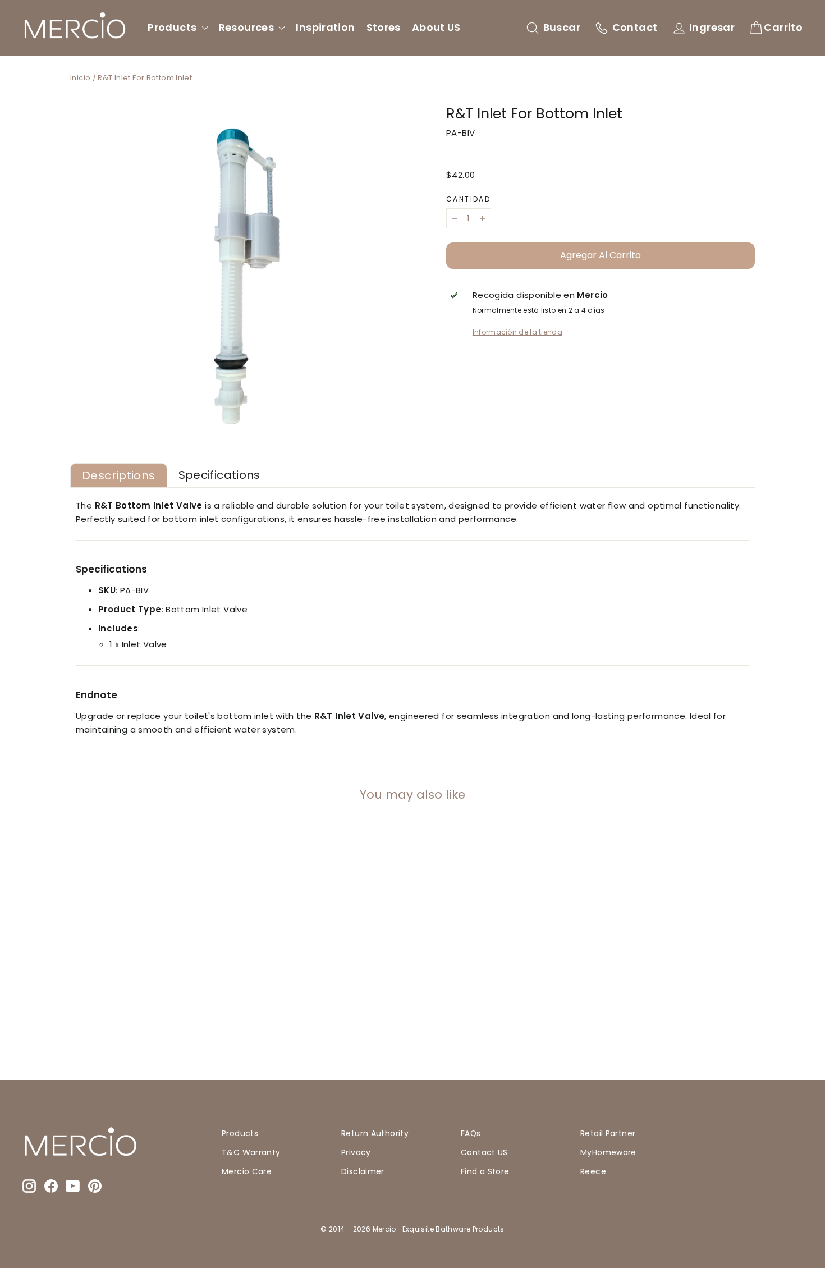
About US (436, 27)
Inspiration (325, 27)
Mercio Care (247, 1171)
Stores (383, 27)
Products (173, 27)
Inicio (80, 77)
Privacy (356, 1152)
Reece (593, 1171)
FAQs (471, 1133)
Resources (248, 27)
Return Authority (375, 1133)
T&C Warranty (251, 1152)
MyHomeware (608, 1152)
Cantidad (468, 199)
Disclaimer (362, 1171)
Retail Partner (607, 1133)
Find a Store (485, 1171)
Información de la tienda (517, 332)
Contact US (484, 1152)
